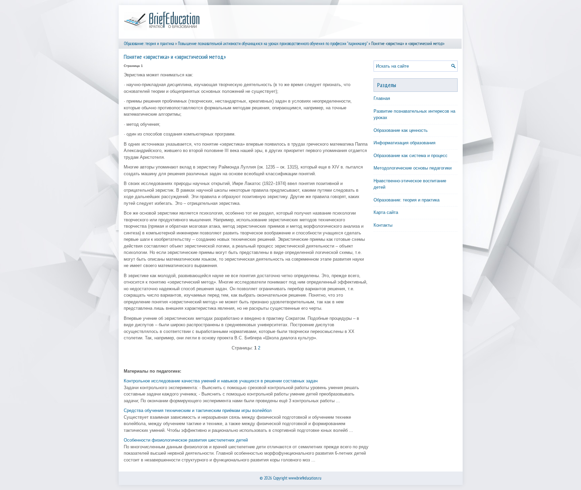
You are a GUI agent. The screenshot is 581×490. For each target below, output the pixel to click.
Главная (382, 98)
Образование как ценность (401, 130)
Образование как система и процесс (411, 155)
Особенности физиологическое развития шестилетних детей (186, 440)
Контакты (383, 225)
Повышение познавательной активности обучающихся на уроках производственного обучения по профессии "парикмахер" (272, 43)
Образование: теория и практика (149, 43)
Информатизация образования (404, 142)
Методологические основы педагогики (413, 168)
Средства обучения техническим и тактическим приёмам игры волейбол (198, 410)
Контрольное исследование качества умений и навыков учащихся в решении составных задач (221, 380)
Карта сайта (386, 212)
